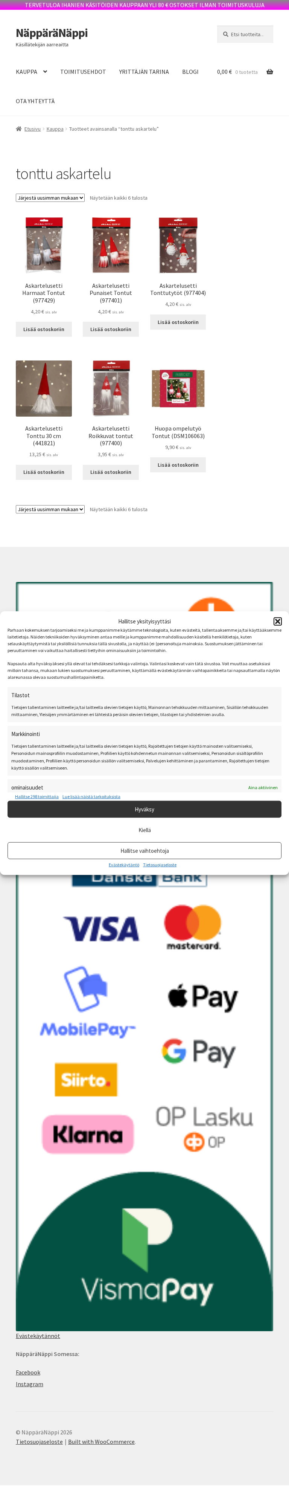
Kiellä (144, 829)
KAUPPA (26, 71)
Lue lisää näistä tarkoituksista (91, 796)
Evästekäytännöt (38, 1335)
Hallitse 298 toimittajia (37, 796)
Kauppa (55, 128)
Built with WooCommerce (101, 1441)
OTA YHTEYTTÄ (35, 101)
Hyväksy (144, 808)
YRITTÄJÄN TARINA (144, 71)
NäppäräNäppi (52, 32)
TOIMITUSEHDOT (83, 71)
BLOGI (190, 71)
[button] (277, 621)
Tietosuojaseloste (159, 864)
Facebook (28, 1372)
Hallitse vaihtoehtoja (144, 850)
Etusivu (32, 128)
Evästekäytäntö (124, 864)
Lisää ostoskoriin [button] (43, 329)
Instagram (29, 1384)
